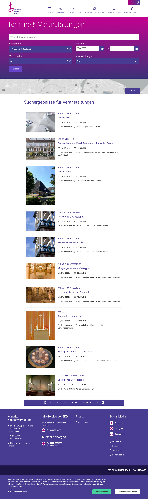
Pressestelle (83, 422)
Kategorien (15, 43)
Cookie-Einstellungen (18, 492)
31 (58, 403)
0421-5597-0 (15, 436)
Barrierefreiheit (118, 455)
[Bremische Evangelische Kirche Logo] (15, 8)
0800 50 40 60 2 (56, 430)
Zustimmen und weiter (128, 492)
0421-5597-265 (16, 438)
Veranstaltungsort (85, 56)
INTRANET (141, 470)
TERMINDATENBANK (121, 470)
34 (69, 403)
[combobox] (40, 49)
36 (76, 403)
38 (83, 403)
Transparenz (117, 450)
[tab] (132, 91)
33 (65, 403)
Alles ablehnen (102, 492)
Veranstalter (15, 56)
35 (72, 403)
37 (79, 403)
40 (90, 403)
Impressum (117, 442)
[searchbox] (35, 48)
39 (87, 403)
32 (61, 403)
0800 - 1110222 (56, 446)
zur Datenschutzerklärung (32, 484)
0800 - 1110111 (56, 443)
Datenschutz (117, 446)
